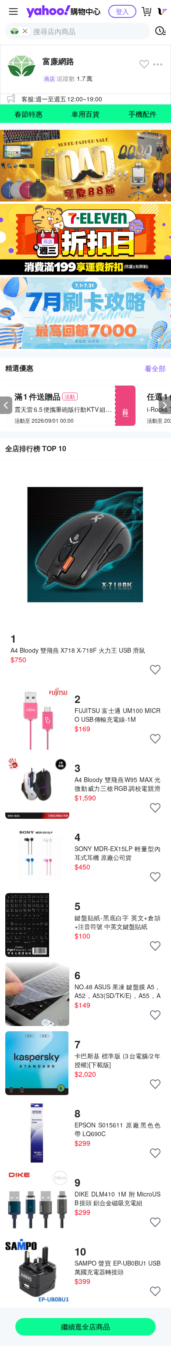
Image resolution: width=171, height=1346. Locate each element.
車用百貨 (85, 114)
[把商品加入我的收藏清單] (155, 669)
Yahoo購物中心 (63, 11)
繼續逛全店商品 (85, 1327)
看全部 (155, 368)
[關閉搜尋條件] (25, 31)
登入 (122, 11)
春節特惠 (28, 114)
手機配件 (142, 114)
